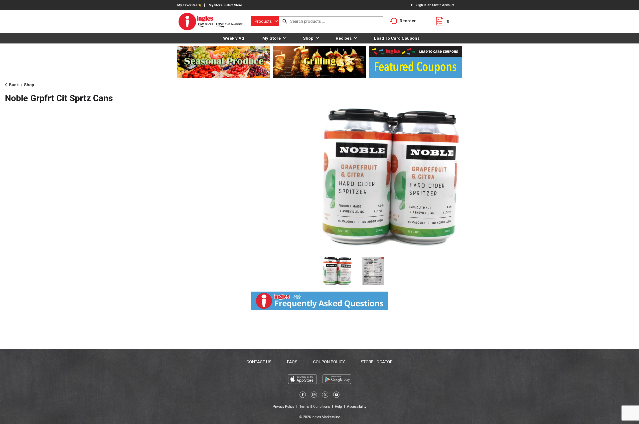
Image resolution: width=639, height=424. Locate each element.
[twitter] (325, 396)
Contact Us (258, 361)
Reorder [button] (408, 20)
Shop (29, 84)
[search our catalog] (284, 21)
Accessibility (356, 407)
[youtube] (336, 396)
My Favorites (187, 5)
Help (338, 407)
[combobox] (265, 21)
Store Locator (377, 361)
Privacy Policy (283, 407)
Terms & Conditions (314, 407)
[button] (337, 271)
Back (13, 84)
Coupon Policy (329, 361)
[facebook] (303, 396)
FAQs (292, 361)
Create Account (443, 5)
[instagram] (314, 396)
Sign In (421, 5)
